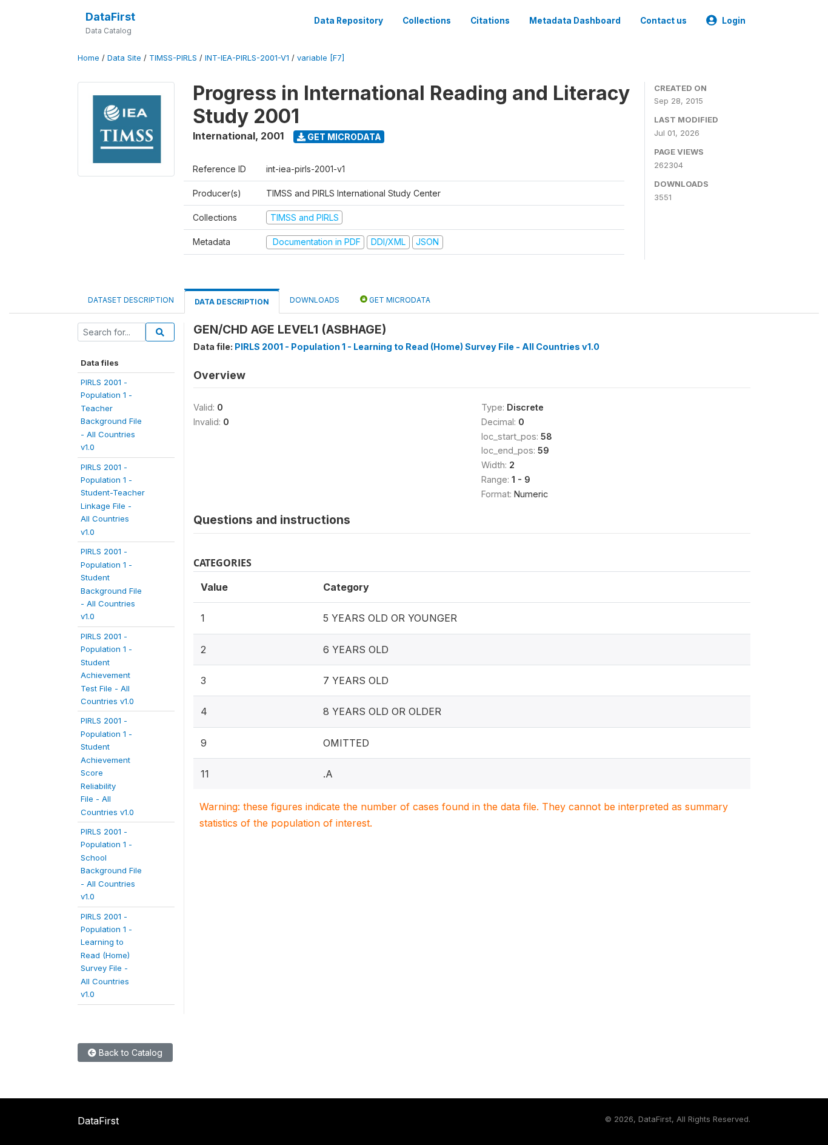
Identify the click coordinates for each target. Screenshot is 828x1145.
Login (734, 20)
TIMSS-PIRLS (173, 57)
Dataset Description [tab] (131, 299)
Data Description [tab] (232, 301)
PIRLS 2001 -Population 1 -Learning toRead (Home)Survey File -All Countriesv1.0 (106, 955)
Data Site (124, 57)
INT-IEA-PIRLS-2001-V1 (247, 57)
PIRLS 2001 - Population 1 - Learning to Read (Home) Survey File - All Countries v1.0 (417, 346)
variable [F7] (320, 57)
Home (88, 57)
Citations (490, 20)
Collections (426, 20)
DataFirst (110, 16)
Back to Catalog (129, 1052)
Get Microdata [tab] (398, 299)
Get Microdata (343, 137)
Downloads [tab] (314, 299)
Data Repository (348, 20)
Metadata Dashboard (575, 20)
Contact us (663, 20)
